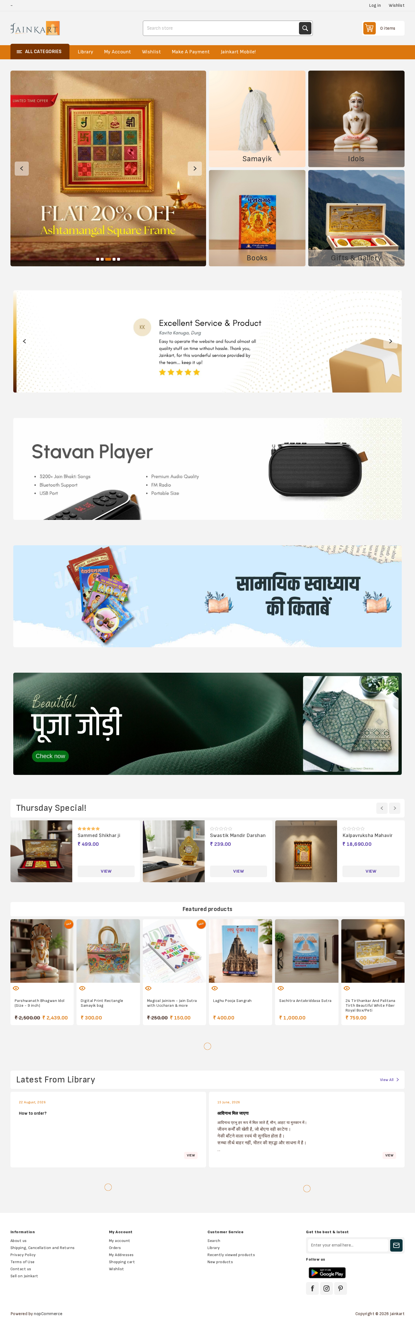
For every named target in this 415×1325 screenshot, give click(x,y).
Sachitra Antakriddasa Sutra (305, 1000)
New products (220, 1261)
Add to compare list (30, 985)
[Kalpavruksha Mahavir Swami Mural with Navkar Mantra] (174, 851)
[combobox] (221, 28)
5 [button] (118, 259)
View (106, 871)
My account (119, 1240)
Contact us (20, 1269)
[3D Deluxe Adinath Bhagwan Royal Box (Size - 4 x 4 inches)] (306, 851)
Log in (375, 5)
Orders (115, 1247)
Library (213, 1247)
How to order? (33, 1113)
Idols (356, 159)
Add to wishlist (90, 985)
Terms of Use (22, 1261)
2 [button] (102, 259)
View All (387, 1079)
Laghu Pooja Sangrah (232, 1000)
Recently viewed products (231, 1254)
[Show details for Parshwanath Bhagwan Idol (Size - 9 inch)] (42, 950)
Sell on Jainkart (24, 1276)
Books (257, 258)
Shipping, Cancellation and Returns (42, 1247)
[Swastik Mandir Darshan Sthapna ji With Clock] (41, 851)
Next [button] (195, 169)
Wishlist (116, 1269)
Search (305, 28)
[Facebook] (312, 1288)
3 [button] (106, 259)
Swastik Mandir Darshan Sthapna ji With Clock (106, 838)
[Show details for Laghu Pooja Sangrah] (240, 950)
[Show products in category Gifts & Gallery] (356, 218)
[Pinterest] (340, 1288)
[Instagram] (326, 1288)
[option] (108, 168)
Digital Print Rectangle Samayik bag (102, 1003)
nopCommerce (48, 1314)
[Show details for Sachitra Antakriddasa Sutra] (306, 950)
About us (18, 1240)
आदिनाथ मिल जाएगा (233, 1113)
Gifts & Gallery (356, 258)
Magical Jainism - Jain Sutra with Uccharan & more (172, 1003)
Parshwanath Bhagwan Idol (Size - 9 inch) (40, 1003)
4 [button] (112, 259)
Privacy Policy (23, 1254)
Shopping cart (122, 1261)
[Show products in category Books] (257, 218)
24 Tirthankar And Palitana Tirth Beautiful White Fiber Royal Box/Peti (371, 1005)
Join (396, 1245)
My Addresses (121, 1254)
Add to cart (54, 985)
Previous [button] (22, 169)
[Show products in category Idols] (356, 119)
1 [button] (97, 259)
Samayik (257, 159)
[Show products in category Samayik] (257, 119)
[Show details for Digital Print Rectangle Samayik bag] (108, 950)
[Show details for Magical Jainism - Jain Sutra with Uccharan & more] (174, 950)
